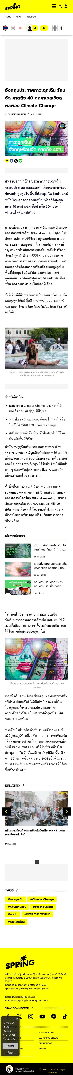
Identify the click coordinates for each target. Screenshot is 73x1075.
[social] (19, 1016)
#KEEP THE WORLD (37, 914)
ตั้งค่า (10, 1052)
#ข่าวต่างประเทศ (43, 907)
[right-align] (59, 6)
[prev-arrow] (6, 811)
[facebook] (11, 161)
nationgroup (46, 1032)
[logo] (12, 6)
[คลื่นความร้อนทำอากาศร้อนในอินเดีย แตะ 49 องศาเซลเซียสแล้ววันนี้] (36, 808)
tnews (42, 1048)
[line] (20, 161)
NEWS (19, 16)
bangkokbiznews (48, 1037)
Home (8, 16)
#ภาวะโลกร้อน (16, 922)
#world (12, 914)
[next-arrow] (67, 811)
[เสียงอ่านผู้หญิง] (32, 28)
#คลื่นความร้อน (17, 907)
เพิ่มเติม (11, 1039)
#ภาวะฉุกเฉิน (15, 899)
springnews (45, 1043)
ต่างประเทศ (31, 16)
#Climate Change (42, 899)
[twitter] (16, 161)
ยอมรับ (10, 1046)
